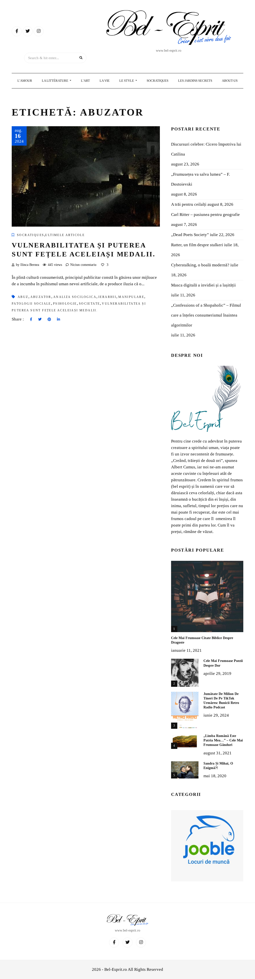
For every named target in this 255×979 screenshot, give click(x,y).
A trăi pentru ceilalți (188, 204)
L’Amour (24, 80)
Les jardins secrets (195, 80)
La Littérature (55, 80)
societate (89, 303)
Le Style (127, 80)
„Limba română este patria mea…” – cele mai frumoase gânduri (223, 740)
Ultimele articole (65, 235)
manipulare (131, 297)
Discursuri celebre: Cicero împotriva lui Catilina (206, 149)
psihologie (65, 303)
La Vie (105, 80)
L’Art (85, 80)
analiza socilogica (74, 297)
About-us (230, 80)
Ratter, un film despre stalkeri (197, 245)
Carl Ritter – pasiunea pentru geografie (205, 214)
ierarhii (107, 297)
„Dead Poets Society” (190, 234)
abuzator (40, 297)
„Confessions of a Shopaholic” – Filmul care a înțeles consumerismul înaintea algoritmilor (206, 315)
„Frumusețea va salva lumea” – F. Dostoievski (200, 179)
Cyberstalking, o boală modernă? (200, 265)
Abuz (23, 297)
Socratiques (157, 80)
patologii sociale (31, 303)
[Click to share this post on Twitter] (40, 319)
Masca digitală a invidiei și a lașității (203, 285)
